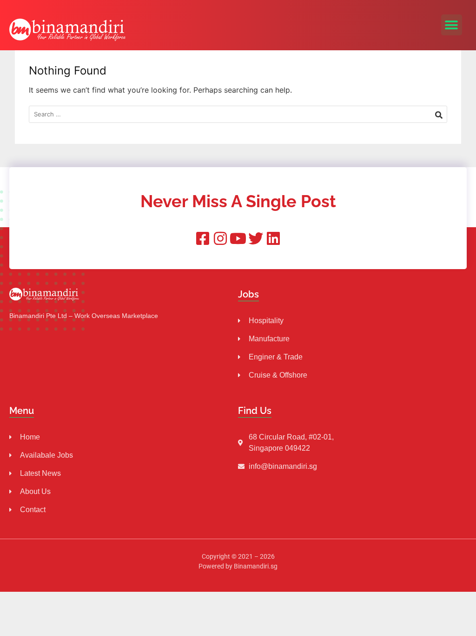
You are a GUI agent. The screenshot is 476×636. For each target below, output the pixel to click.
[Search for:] (238, 114)
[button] (451, 24)
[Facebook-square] (202, 238)
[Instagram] (220, 238)
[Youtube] (238, 238)
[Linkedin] (273, 238)
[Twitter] (255, 238)
